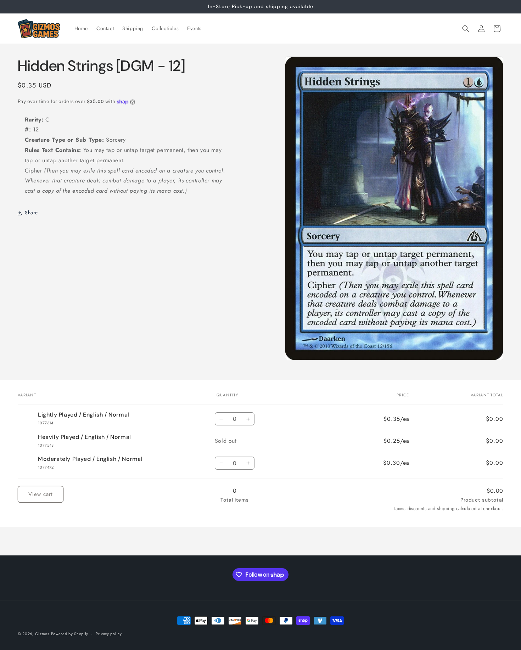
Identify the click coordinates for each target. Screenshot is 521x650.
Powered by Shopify (70, 634)
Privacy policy (109, 634)
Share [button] (31, 212)
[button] (466, 28)
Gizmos (42, 634)
